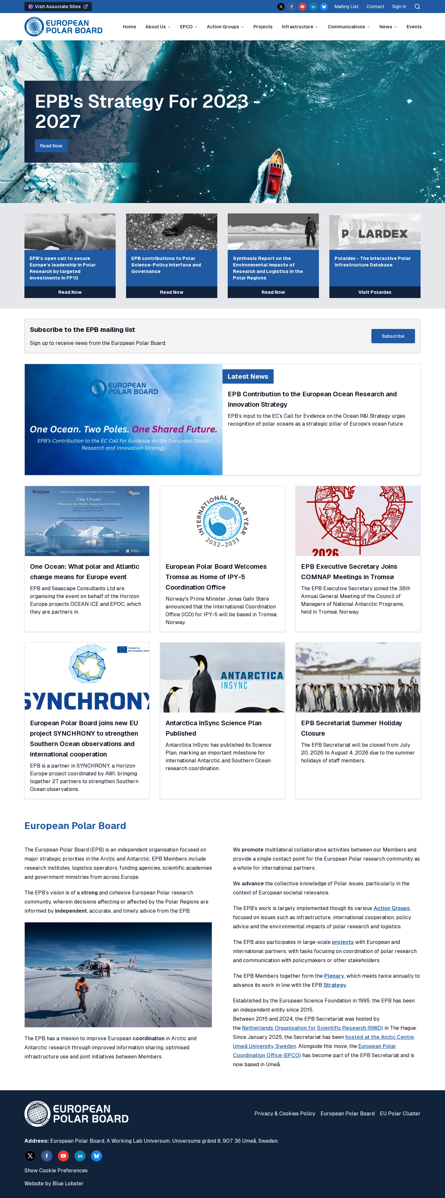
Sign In (399, 6)
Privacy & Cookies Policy (284, 1113)
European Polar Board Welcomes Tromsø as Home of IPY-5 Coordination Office (216, 577)
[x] (281, 7)
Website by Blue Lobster (54, 1183)
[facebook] (292, 7)
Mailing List (347, 6)
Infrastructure (297, 26)
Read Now (51, 145)
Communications (346, 26)
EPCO (186, 26)
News (386, 26)
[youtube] (302, 7)
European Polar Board (348, 1113)
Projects (263, 26)
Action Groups (223, 26)
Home (129, 26)
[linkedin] (313, 7)
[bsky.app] (324, 7)
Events (414, 26)
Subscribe (393, 336)
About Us (155, 26)
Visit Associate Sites (58, 6)
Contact (375, 6)
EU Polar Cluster (400, 1113)
